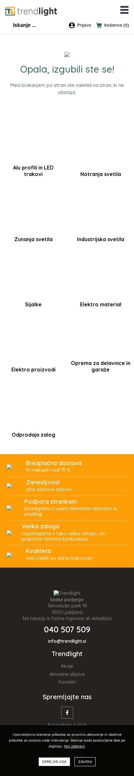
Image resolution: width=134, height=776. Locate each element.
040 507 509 (67, 629)
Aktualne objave (67, 674)
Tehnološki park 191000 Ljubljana (67, 609)
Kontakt (67, 682)
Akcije (67, 666)
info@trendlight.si (67, 641)
